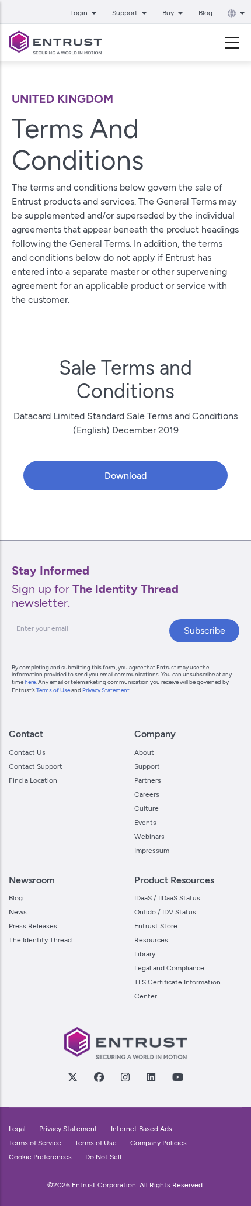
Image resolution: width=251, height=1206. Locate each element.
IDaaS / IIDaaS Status (167, 898)
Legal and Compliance (169, 968)
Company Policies (158, 1143)
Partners (147, 780)
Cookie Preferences (40, 1157)
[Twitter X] (72, 1077)
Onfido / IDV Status (165, 912)
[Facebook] (98, 1077)
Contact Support (35, 766)
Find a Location (33, 780)
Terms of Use (53, 690)
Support (147, 766)
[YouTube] (177, 1077)
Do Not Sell (103, 1157)
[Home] (55, 42)
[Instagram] (125, 1077)
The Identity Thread (40, 940)
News (18, 912)
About (144, 752)
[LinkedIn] (151, 1077)
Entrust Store (155, 926)
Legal (17, 1129)
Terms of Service (35, 1143)
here (30, 682)
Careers (146, 794)
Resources (151, 940)
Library (144, 954)
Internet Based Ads (141, 1129)
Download (125, 475)
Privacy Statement (106, 690)
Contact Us (27, 752)
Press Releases (33, 926)
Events (145, 822)
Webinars (149, 836)
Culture (146, 808)
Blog (205, 13)
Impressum (151, 850)
